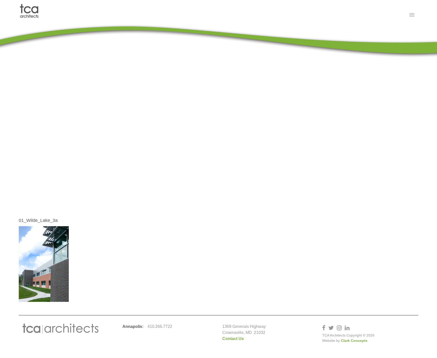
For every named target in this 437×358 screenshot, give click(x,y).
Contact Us (233, 338)
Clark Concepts (354, 341)
